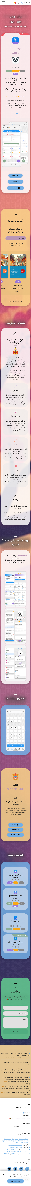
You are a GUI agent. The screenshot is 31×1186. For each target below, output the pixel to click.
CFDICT (13, 1149)
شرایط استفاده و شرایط (16, 1147)
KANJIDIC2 (7, 1154)
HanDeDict (20, 1151)
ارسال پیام (15, 1031)
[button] (25, 730)
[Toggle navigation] (3, 2)
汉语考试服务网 (26, 1079)
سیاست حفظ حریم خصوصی (15, 1145)
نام (25, 1007)
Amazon (17, 291)
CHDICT (26, 1151)
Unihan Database (11, 1151)
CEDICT (9, 1149)
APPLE (14, 825)
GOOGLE (14, 829)
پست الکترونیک (22, 1013)
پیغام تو (24, 1019)
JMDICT (13, 1154)
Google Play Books (17, 288)
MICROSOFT (14, 834)
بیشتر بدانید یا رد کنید (15, 1181)
